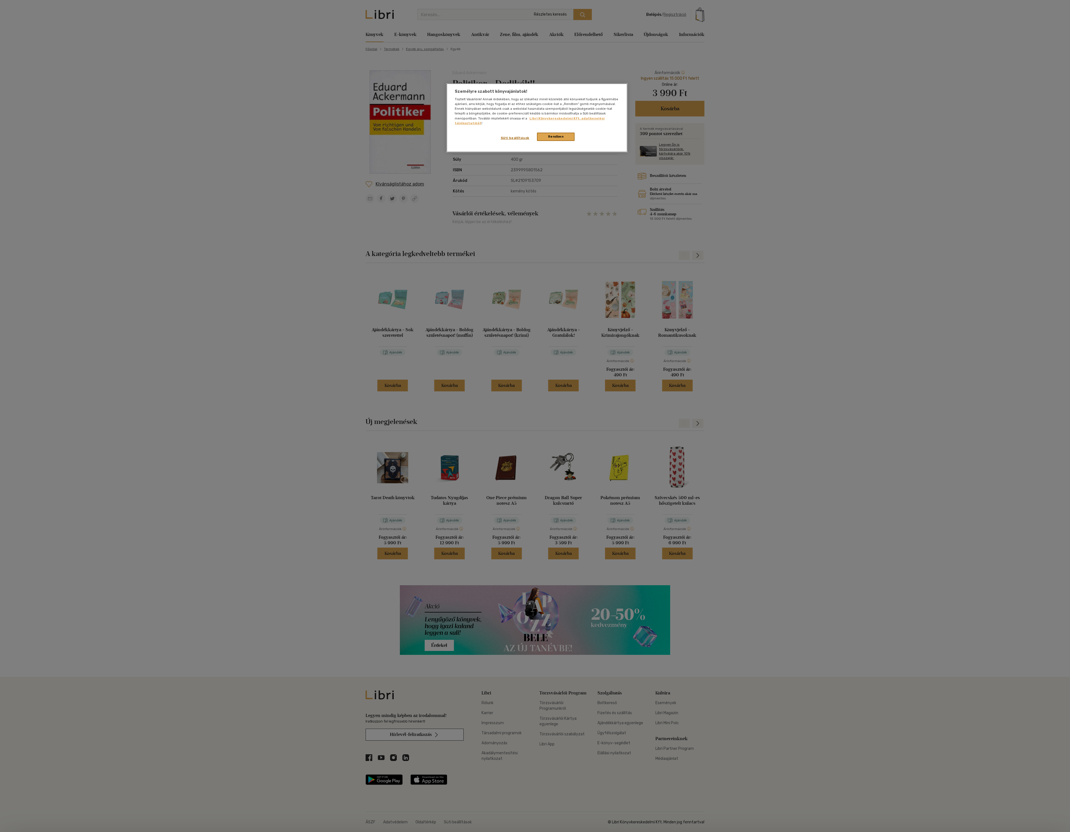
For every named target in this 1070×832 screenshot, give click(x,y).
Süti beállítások (515, 138)
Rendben (556, 136)
